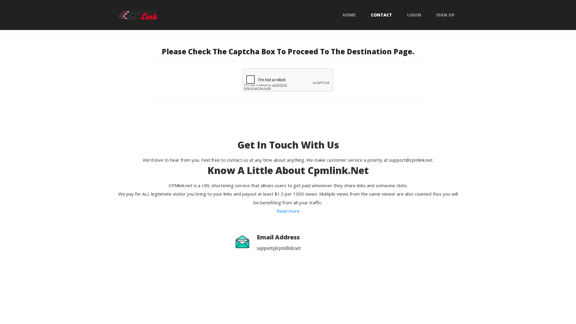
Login (414, 15)
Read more (288, 211)
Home (349, 15)
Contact (381, 15)
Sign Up (445, 15)
